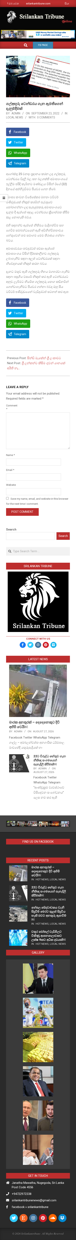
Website (11, 484)
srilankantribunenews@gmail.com (34, 1200)
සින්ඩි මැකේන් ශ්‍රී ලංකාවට (44, 358)
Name (10, 455)
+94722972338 (21, 1194)
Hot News (42, 879)
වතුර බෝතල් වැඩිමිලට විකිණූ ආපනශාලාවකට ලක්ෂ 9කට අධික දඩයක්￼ (48, 936)
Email (10, 469)
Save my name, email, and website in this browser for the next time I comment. (37, 501)
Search (11, 529)
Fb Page (43, 45)
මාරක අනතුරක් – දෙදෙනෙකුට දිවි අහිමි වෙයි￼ (45, 871)
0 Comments (46, 117)
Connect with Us (38, 638)
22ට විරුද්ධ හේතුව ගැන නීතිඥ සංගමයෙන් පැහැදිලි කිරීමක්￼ (49, 760)
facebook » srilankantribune (30, 1207)
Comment (11, 407)
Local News (14, 117)
